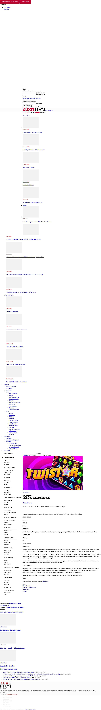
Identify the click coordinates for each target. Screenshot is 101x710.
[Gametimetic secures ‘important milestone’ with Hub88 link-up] (14, 270)
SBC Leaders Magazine (12, 440)
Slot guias (7, 474)
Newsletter (7, 450)
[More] (51, 509)
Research (6, 574)
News (24, 205)
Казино (6, 532)
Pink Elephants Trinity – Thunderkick (16, 382)
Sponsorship (7, 550)
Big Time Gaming (14, 397)
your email (39, 103)
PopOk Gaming (13, 420)
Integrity (6, 554)
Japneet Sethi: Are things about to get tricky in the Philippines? (20, 679)
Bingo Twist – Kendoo (29, 167)
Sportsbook (7, 480)
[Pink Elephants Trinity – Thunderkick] (14, 377)
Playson (11, 417)
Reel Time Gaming (14, 429)
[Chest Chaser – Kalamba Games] (31, 127)
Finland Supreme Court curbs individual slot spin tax (21, 292)
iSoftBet (11, 408)
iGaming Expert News (10, 669)
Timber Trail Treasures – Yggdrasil (32, 202)
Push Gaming (12, 424)
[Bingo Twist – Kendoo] (31, 162)
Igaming (6, 490)
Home (24, 455)
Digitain (11, 401)
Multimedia (7, 436)
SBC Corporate (7, 697)
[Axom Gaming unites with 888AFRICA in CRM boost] (31, 217)
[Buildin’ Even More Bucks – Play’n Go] (14, 324)
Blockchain (7, 542)
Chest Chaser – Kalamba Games (32, 132)
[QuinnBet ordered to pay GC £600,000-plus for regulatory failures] (14, 252)
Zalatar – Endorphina (12, 311)
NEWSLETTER (25, 1)
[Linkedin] (41, 508)
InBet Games (12, 406)
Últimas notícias (9, 470)
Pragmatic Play (13, 422)
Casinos (6, 514)
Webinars (8, 438)
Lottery (6, 504)
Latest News (7, 494)
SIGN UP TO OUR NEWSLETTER (10, 1)
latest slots (26, 589)
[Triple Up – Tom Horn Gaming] (14, 342)
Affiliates (6, 464)
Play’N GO (9, 326)
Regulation (7, 462)
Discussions (7, 572)
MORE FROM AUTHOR (17, 612)
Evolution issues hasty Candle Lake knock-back (16, 677)
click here (45, 581)
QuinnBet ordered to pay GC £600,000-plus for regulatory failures (25, 257)
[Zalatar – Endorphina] (14, 306)
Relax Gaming (13, 431)
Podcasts (8, 442)
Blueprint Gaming (14, 399)
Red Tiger (11, 427)
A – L (7, 392)
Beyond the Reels (11, 386)
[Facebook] (25, 508)
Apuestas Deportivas (10, 512)
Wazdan (11, 434)
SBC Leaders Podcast (15, 445)
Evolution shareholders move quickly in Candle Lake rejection (23, 239)
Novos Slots (7, 472)
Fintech (6, 540)
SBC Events (6, 699)
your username (40, 92)
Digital (6, 562)
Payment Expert (7, 701)
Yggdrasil (25, 199)
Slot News (25, 219)
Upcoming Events (9, 590)
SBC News (6, 702)
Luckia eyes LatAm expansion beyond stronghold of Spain (19, 676)
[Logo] (28, 113)
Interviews (9, 388)
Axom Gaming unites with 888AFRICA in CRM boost (37, 222)
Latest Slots (26, 116)
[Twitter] (30, 508)
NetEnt (11, 413)
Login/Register (8, 570)
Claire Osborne (27, 586)
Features (6, 385)
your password (40, 94)
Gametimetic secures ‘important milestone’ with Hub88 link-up (24, 274)
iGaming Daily (13, 443)
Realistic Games (13, 426)
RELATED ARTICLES (5, 612)
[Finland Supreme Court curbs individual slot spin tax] (14, 287)
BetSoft (11, 395)
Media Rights (7, 552)
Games (5, 460)
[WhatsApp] (35, 508)
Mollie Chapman (27, 503)
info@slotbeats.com (11, 694)
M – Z (7, 411)
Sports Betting (8, 500)
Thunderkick (9, 379)
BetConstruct (13, 393)
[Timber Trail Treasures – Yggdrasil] (31, 197)
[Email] (46, 508)
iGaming (6, 482)
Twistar (25, 591)
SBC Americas (7, 706)
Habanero (12, 404)
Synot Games (13, 433)
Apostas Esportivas (9, 520)
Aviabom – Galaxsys (28, 185)
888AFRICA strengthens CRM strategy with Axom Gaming (19, 672)
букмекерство (8, 530)
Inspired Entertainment (29, 587)
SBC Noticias (6, 704)
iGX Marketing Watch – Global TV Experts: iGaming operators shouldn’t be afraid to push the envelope (32, 674)
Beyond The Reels (14, 447)
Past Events (7, 592)
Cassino (6, 522)
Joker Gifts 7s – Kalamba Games (15, 364)
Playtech (11, 418)
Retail (5, 484)
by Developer (8, 390)
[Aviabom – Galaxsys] (31, 180)
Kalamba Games (14, 409)
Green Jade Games (14, 402)
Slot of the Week (8, 295)
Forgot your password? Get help (32, 98)
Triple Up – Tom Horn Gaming (14, 346)
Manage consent (30, 709)
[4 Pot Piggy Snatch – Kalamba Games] (31, 145)
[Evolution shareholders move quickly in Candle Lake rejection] (31, 234)
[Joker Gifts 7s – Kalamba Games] (14, 359)
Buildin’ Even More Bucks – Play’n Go (16, 329)
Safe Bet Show (13, 449)
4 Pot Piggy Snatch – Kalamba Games (34, 150)
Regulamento (8, 524)
